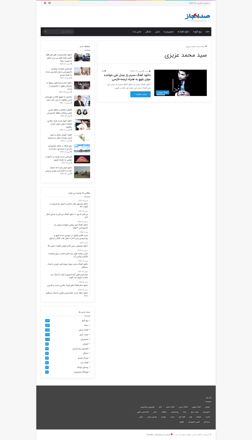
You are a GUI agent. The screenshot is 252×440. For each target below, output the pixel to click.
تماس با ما (137, 31)
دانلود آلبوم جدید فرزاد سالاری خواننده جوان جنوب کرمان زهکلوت (59, 124)
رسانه (86, 325)
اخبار (160, 407)
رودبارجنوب (175, 411)
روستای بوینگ (82, 367)
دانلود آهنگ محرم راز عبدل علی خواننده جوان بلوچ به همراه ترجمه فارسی (127, 77)
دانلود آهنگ (184, 31)
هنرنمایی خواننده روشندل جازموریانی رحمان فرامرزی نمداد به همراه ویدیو (59, 72)
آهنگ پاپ (84, 362)
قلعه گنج (182, 416)
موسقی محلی (152, 416)
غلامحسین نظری (143, 411)
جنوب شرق (83, 334)
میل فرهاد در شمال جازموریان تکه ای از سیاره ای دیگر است (60, 147)
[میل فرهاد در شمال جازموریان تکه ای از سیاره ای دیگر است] (82, 148)
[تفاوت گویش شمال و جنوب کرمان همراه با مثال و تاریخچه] (82, 137)
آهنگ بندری (183, 407)
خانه (207, 31)
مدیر (146, 71)
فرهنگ (198, 416)
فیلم (190, 416)
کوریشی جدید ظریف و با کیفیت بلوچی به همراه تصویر (59, 158)
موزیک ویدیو (83, 358)
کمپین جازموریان (194, 421)
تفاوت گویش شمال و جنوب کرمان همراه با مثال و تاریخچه (60, 136)
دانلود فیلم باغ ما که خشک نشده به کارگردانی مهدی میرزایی (58, 169)
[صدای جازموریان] (197, 16)
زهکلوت (164, 411)
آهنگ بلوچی (196, 407)
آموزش (85, 343)
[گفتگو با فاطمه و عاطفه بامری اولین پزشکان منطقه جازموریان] (82, 112)
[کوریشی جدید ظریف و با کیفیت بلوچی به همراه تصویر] (82, 159)
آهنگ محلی (83, 329)
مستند (172, 416)
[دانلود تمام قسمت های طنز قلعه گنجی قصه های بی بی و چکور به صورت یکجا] (82, 57)
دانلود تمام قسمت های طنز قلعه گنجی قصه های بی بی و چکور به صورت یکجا (59, 58)
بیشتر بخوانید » (140, 94)
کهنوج (182, 421)
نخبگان (148, 31)
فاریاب (207, 416)
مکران (157, 31)
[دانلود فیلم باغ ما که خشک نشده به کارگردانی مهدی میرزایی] (82, 172)
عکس (155, 411)
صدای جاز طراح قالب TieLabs (158, 434)
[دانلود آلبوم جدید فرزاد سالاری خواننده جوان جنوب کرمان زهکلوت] (82, 124)
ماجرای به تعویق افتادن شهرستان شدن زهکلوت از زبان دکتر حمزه (58, 98)
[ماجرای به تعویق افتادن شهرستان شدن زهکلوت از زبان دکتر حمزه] (82, 100)
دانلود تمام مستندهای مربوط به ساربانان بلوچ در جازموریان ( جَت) (59, 86)
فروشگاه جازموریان (81, 372)
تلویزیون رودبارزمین (80, 348)
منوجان (163, 416)
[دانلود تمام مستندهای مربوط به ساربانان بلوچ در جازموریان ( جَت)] (82, 85)
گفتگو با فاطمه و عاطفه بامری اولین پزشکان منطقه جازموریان (59, 111)
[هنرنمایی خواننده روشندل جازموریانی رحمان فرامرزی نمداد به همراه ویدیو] (82, 71)
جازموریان (170, 31)
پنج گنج (198, 31)
